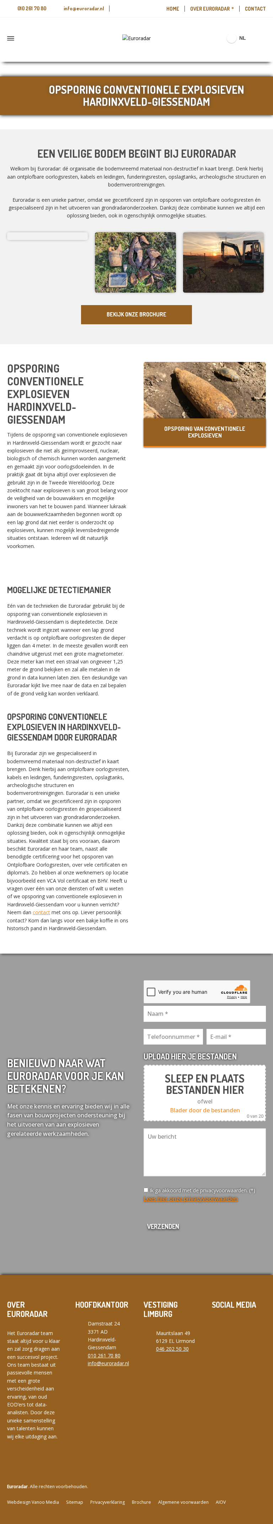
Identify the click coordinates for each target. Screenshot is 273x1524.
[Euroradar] (136, 38)
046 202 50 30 (172, 1348)
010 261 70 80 (31, 8)
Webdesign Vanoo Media (33, 1502)
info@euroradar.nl (84, 8)
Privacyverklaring (107, 1502)
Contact (255, 9)
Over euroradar (210, 9)
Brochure (141, 1502)
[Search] (261, 38)
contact (41, 912)
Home (172, 9)
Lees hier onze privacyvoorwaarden (191, 1199)
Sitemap (74, 1502)
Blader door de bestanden (205, 1110)
